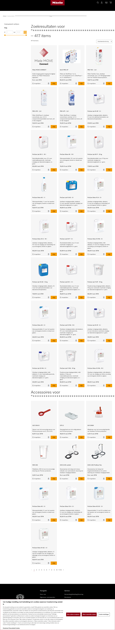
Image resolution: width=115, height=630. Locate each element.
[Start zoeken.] (98, 2)
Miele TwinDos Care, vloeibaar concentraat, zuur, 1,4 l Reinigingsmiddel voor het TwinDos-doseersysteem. (99, 75)
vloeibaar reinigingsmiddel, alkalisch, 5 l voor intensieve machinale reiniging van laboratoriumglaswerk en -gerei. (98, 331)
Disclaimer (67, 597)
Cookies (18, 628)
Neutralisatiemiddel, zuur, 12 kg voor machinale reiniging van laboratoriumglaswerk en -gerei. (98, 160)
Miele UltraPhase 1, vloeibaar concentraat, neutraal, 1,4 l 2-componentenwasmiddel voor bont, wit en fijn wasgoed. (71, 118)
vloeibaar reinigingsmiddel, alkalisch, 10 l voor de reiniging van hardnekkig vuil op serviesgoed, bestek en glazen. (43, 244)
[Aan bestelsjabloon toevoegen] (48, 83)
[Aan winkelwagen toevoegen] (54, 83)
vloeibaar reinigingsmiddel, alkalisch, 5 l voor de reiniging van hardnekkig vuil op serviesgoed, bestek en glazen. (99, 203)
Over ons (43, 594)
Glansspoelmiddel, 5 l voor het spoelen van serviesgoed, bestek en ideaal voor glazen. (43, 331)
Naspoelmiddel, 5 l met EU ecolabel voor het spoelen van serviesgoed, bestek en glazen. (99, 512)
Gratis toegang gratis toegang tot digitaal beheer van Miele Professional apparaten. (43, 75)
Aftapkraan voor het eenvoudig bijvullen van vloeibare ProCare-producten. (99, 430)
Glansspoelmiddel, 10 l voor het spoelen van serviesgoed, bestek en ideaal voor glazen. (71, 160)
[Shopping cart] (111, 3)
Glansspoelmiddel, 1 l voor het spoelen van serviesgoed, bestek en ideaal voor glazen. (43, 203)
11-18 (60, 570)
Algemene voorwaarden (47, 597)
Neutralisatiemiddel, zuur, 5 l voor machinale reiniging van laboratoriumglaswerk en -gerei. (69, 244)
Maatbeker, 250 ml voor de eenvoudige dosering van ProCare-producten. (43, 470)
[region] (57, 614)
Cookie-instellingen (104, 614)
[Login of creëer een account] (102, 3)
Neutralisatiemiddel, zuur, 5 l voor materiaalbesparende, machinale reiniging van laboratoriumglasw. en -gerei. (70, 288)
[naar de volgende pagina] (63, 570)
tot (14, 32)
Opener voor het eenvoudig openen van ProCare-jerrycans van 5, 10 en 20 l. (43, 430)
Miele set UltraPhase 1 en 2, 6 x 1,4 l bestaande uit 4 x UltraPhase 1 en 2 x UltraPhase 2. (71, 75)
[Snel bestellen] (106, 3)
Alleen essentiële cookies (89, 614)
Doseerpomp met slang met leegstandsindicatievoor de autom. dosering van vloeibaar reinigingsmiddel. (99, 470)
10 (56, 570)
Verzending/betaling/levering (73, 594)
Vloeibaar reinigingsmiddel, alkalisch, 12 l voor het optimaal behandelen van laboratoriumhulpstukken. (43, 287)
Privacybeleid (12, 628)
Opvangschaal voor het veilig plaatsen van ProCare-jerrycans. (70, 430)
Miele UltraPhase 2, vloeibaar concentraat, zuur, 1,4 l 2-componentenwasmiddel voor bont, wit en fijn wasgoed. (43, 118)
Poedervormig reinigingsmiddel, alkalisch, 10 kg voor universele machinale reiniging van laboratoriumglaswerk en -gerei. (99, 287)
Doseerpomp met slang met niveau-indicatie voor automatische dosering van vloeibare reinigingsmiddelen (71, 470)
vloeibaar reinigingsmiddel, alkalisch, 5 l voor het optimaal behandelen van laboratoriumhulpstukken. (98, 117)
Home (4, 16)
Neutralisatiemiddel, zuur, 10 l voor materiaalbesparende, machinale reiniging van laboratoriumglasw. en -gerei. (42, 161)
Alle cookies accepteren (73, 614)
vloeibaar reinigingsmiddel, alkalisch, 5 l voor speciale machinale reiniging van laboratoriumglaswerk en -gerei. (71, 203)
